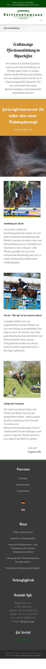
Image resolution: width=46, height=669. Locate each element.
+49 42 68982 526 (23, 129)
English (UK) (34, 451)
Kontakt (23, 478)
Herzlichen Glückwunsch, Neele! (23, 568)
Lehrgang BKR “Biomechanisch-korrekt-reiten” (23, 560)
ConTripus (17, 655)
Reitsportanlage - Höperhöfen (31, 655)
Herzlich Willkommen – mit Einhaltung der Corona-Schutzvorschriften (23, 548)
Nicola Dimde (27, 621)
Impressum (23, 490)
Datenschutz (23, 484)
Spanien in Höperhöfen (23, 538)
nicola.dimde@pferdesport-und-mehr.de (25, 5)
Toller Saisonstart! (23, 532)
